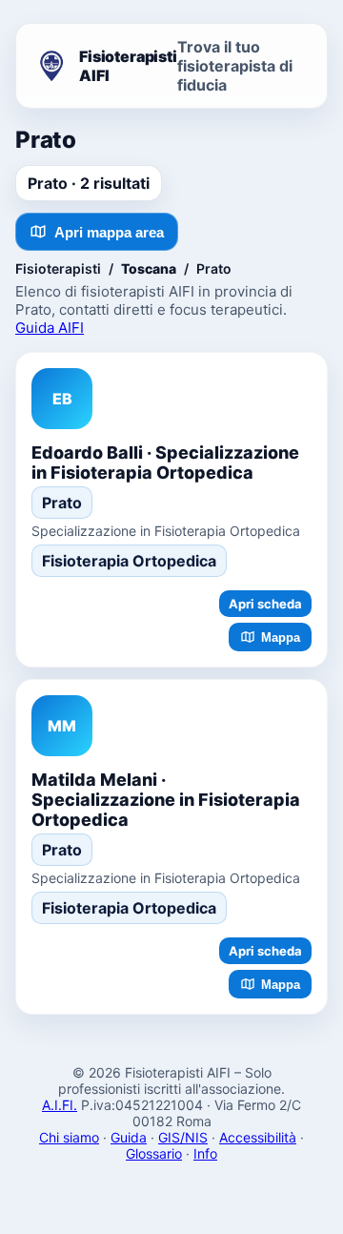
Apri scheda (265, 603)
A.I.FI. (59, 1105)
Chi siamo (69, 1137)
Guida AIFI (49, 328)
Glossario (154, 1153)
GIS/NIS (183, 1137)
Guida (129, 1137)
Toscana (148, 268)
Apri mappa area (109, 232)
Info (205, 1153)
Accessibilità (257, 1137)
